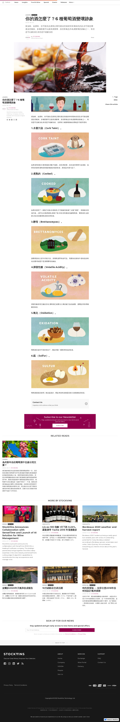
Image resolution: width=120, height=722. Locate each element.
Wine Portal (82, 662)
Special (85, 585)
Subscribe (60, 425)
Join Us (60, 674)
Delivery (81, 666)
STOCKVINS (36, 36)
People (60, 670)
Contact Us (102, 662)
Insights (46, 524)
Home (60, 658)
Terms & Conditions (70, 634)
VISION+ (61, 666)
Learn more (86, 716)
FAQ (99, 658)
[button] (72, 2)
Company (61, 662)
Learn (28, 15)
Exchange (81, 658)
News (4, 524)
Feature (34, 14)
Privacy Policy (82, 634)
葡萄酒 (115, 100)
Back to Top (60, 642)
